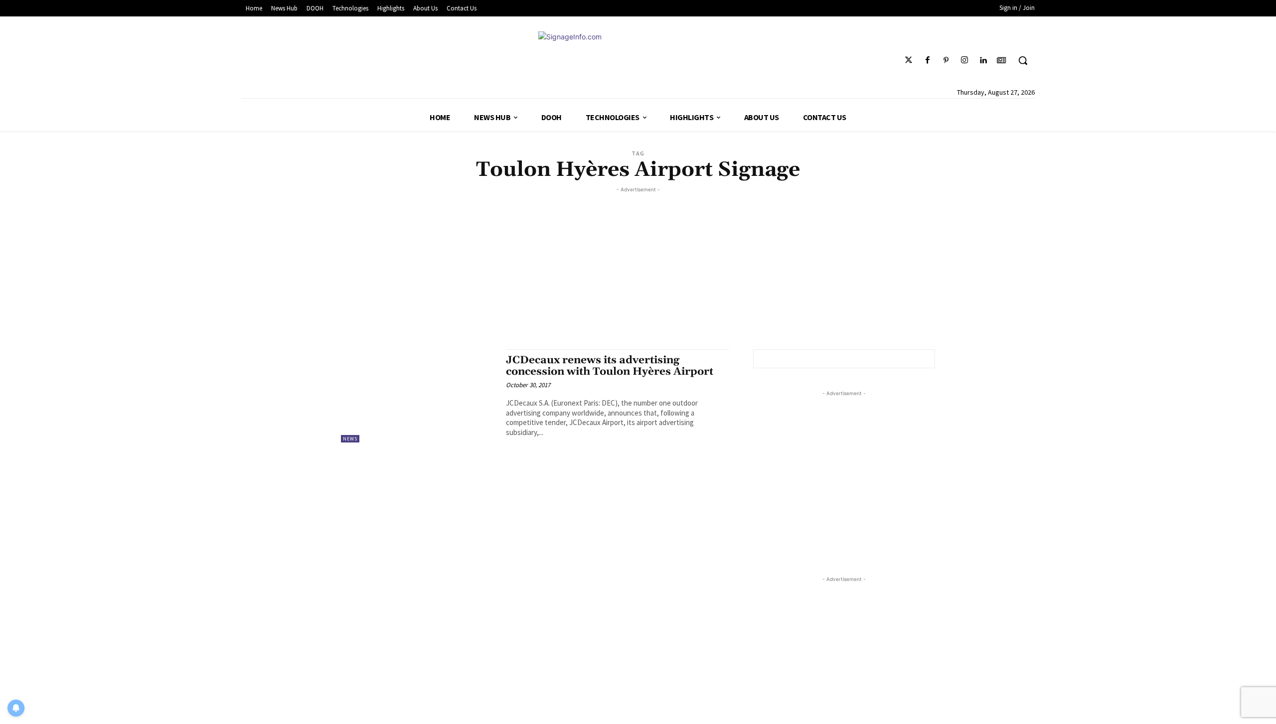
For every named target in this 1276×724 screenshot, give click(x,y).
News (350, 438)
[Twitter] (909, 60)
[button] (1023, 60)
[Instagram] (964, 60)
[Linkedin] (983, 60)
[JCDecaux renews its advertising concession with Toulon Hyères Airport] (418, 395)
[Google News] (1001, 60)
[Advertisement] (638, 264)
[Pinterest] (946, 60)
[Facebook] (927, 60)
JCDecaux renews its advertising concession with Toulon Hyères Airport (609, 366)
